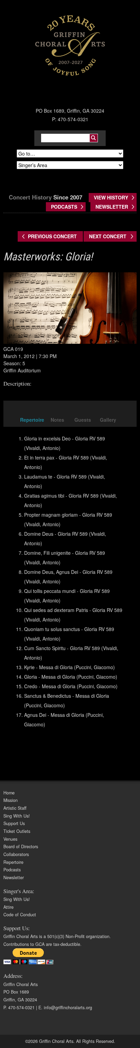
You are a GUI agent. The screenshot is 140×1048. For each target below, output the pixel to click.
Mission (10, 800)
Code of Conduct (19, 915)
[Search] (93, 138)
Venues (10, 839)
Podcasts (12, 870)
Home (9, 793)
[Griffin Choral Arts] (70, 45)
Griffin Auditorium (22, 370)
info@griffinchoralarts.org (68, 1007)
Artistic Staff (15, 808)
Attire (8, 907)
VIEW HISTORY (111, 197)
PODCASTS (64, 206)
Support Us (14, 823)
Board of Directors (20, 846)
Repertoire (13, 862)
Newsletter (13, 877)
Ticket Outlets (16, 831)
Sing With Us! (16, 816)
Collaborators (16, 854)
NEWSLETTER (111, 206)
